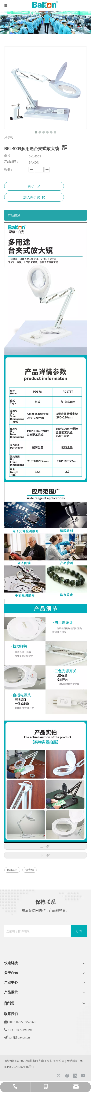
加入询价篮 (31, 197)
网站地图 (72, 1061)
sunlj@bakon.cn (19, 1037)
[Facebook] (67, 1075)
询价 (31, 186)
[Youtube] (83, 1075)
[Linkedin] (75, 1075)
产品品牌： (11, 161)
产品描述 (14, 215)
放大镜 (29, 870)
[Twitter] (59, 1075)
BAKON (12, 870)
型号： (8, 155)
